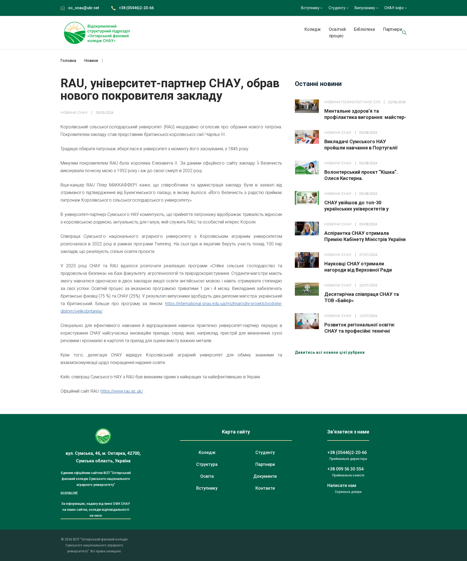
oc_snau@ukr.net (83, 8)
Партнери (392, 29)
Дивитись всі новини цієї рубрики (330, 352)
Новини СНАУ (74, 113)
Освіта (207, 476)
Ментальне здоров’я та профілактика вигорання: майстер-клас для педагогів (365, 117)
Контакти (265, 488)
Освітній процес (337, 32)
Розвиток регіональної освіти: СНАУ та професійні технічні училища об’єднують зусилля (359, 331)
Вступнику (310, 8)
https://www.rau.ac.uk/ (122, 391)
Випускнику (365, 8)
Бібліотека (364, 29)
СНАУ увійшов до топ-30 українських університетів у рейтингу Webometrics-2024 (356, 209)
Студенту (337, 8)
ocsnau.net (69, 493)
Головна (68, 60)
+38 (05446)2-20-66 (136, 8)
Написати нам (341, 485)
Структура (207, 464)
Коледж (312, 29)
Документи (265, 476)
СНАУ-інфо (394, 8)
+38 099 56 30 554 (345, 469)
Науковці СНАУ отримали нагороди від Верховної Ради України (358, 270)
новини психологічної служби (352, 102)
